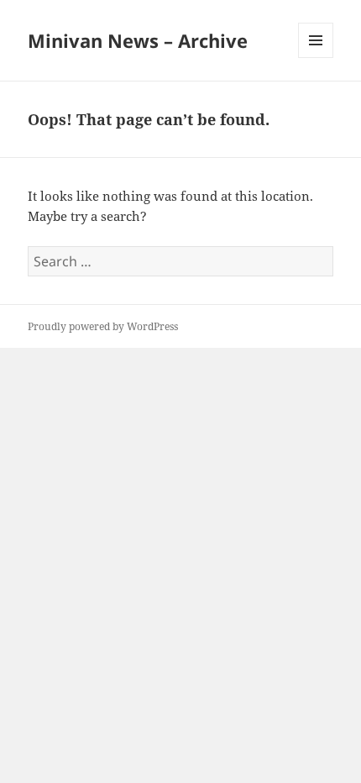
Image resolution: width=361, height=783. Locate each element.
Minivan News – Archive (138, 40)
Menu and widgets (316, 57)
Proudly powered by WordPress (103, 326)
